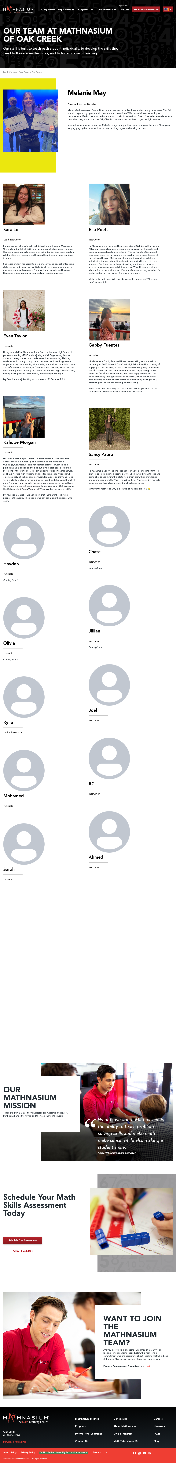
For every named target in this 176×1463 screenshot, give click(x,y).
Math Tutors (125, 1441)
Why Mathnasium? (66, 10)
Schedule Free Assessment (146, 9)
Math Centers (10, 72)
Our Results (120, 1419)
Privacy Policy (28, 1453)
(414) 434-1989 (11, 1435)
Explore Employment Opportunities (123, 1366)
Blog (156, 1441)
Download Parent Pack (15, 1442)
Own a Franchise (123, 1434)
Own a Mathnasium (106, 10)
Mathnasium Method (87, 1419)
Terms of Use (100, 1453)
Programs (83, 10)
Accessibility (9, 1453)
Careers (158, 1419)
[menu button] (168, 9)
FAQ (93, 10)
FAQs (157, 1434)
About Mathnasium (124, 1426)
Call (23, 1251)
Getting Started (47, 10)
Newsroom (160, 1426)
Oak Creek (24, 72)
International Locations (88, 1434)
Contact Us (81, 1441)
